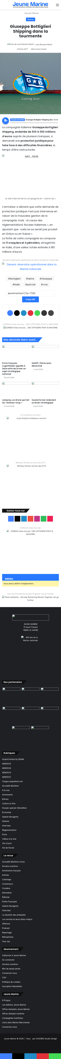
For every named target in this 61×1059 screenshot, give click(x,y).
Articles (5, 875)
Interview (6, 825)
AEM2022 (6, 777)
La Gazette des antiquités (14, 915)
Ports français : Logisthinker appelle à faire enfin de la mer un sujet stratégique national (14, 368)
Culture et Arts (8, 803)
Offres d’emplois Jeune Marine (16, 1009)
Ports (4, 834)
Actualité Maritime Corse (13, 862)
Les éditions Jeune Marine (14, 1005)
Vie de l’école (8, 848)
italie (17, 284)
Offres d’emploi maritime (13, 1013)
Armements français (11, 870)
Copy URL (30, 299)
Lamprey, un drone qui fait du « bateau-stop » (15, 401)
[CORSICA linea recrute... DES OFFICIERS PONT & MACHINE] (30, 329)
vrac (45, 284)
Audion (56, 124)
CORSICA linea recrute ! (31, 528)
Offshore (6, 924)
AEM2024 (6, 768)
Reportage (7, 932)
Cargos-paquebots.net (12, 781)
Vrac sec (6, 941)
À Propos (6, 1000)
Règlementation (9, 830)
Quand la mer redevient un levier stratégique (44, 401)
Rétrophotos (7, 937)
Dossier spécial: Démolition (14, 808)
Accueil (27, 13)
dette (31, 278)
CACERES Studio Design (46, 1038)
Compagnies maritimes (12, 1018)
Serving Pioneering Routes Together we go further (30, 594)
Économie (6, 812)
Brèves (35, 13)
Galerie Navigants (10, 817)
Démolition (7, 893)
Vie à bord (6, 843)
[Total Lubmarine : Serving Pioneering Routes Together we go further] (30, 599)
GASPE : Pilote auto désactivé (41, 364)
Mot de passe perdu (11, 969)
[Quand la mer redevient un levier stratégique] (45, 389)
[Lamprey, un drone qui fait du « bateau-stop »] (15, 389)
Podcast (6, 928)
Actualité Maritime (10, 786)
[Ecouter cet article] (5, 120)
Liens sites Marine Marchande (16, 1022)
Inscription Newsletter (12, 986)
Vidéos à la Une (9, 839)
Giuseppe (47, 278)
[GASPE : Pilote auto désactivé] (45, 352)
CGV (4, 977)
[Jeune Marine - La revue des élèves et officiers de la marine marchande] (30, 5)
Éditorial (5, 897)
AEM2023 (6, 772)
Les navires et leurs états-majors (17, 919)
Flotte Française (9, 901)
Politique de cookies (11, 982)
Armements (7, 795)
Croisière (6, 888)
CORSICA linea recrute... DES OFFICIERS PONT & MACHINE (30, 324)
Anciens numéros (10, 866)
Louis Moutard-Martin (43, 44)
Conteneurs (7, 884)
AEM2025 (6, 764)
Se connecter (8, 960)
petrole (31, 284)
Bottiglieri (15, 278)
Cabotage (6, 879)
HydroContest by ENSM (13, 759)
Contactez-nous (9, 973)
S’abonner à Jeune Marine (14, 955)
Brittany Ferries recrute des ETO (30, 462)
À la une (6, 790)
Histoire (5, 821)
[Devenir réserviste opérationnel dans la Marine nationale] (30, 266)
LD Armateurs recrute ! (30, 415)
